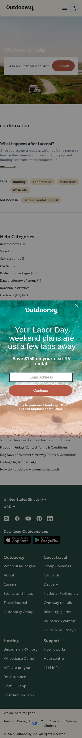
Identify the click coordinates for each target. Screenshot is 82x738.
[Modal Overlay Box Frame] (41, 369)
